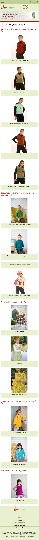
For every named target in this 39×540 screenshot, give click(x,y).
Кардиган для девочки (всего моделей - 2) (19, 402)
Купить (25, 8)
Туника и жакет (19, 500)
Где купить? (34, 2)
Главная (19, 517)
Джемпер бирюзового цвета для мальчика (19, 256)
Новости (19, 520)
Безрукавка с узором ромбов (19, 60)
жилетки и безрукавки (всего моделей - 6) (19, 30)
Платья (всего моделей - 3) (13, 302)
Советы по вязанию (19, 522)
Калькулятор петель (19, 525)
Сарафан (19, 363)
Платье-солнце (19, 331)
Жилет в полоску (19, 92)
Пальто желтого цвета (19, 432)
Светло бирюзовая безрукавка (19, 123)
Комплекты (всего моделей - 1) (15, 471)
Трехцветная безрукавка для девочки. (19, 186)
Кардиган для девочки (19, 464)
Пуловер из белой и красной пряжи (19, 295)
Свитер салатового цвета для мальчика (19, 224)
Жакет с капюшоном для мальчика (19, 264)
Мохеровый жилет (19, 155)
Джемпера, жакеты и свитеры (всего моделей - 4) (17, 194)
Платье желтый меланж (19, 394)
